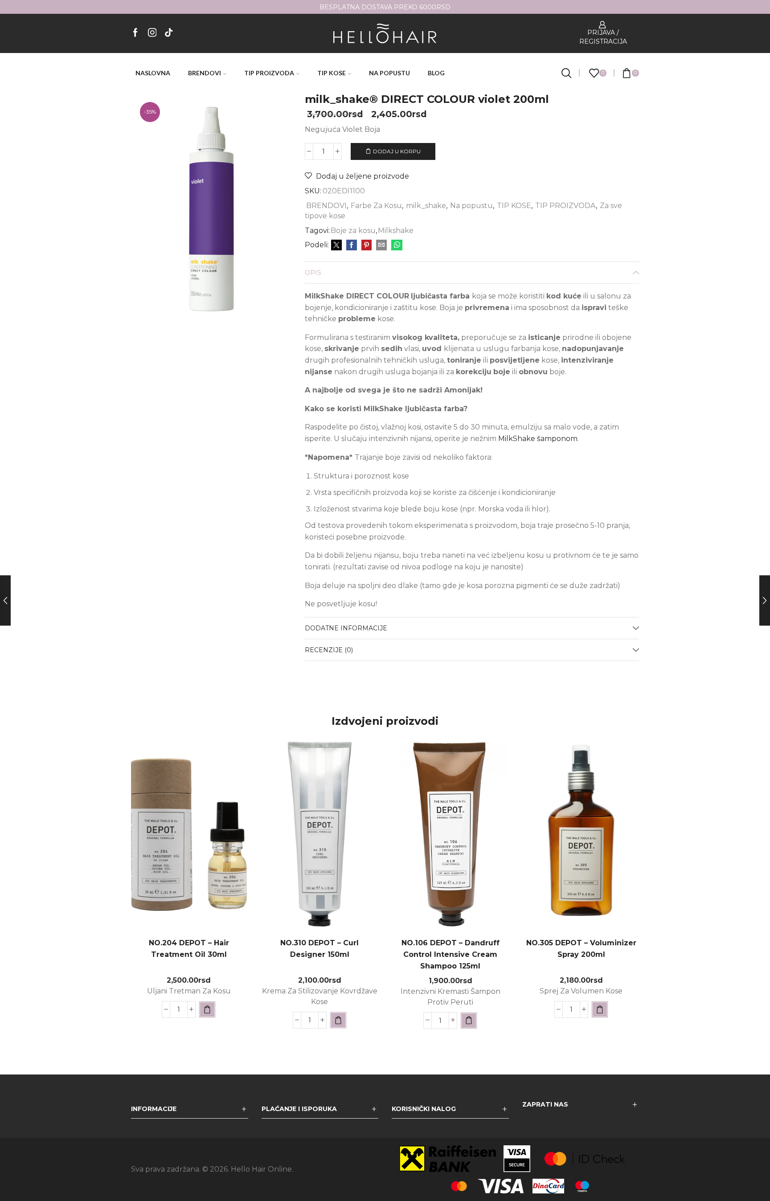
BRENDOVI (204, 73)
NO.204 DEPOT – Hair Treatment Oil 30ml (189, 949)
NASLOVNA (152, 73)
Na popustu (471, 205)
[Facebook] (135, 33)
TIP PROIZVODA (269, 73)
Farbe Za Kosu (376, 205)
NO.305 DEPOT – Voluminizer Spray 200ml (581, 949)
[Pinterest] (366, 245)
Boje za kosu (353, 230)
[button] (207, 1009)
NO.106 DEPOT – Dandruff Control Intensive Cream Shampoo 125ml (450, 954)
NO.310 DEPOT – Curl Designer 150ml (319, 949)
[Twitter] (336, 245)
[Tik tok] (168, 33)
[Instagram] (152, 33)
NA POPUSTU (389, 73)
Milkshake (396, 230)
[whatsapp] (395, 245)
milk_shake (426, 205)
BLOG (436, 73)
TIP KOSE (331, 73)
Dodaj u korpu (397, 151)
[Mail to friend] (381, 245)
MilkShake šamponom (538, 438)
